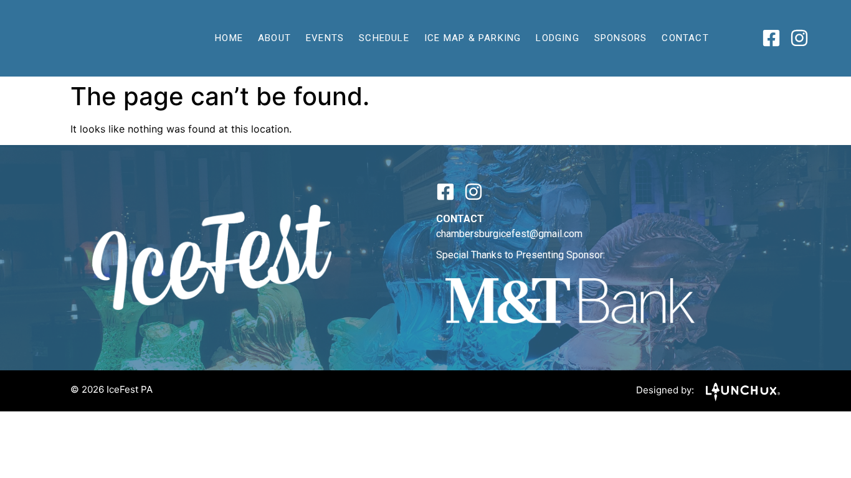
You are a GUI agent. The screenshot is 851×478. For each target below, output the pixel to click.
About (274, 38)
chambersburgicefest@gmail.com (509, 234)
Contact (685, 38)
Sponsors (620, 38)
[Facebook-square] (771, 38)
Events (325, 38)
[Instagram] (799, 38)
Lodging (557, 38)
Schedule (384, 38)
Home (229, 38)
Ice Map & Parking (472, 38)
